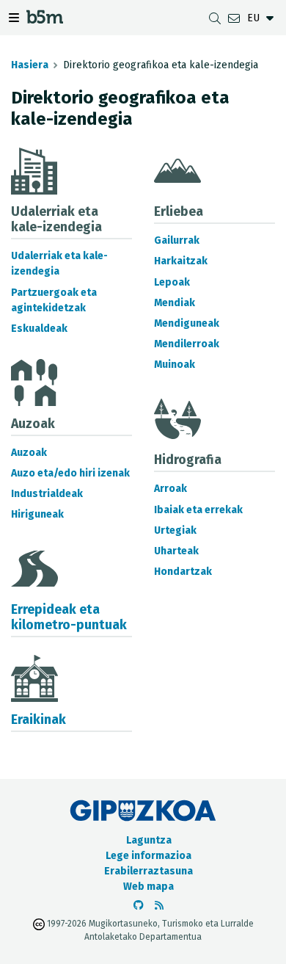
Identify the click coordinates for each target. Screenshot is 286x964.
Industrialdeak (47, 494)
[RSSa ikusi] (159, 905)
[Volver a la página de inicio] (44, 19)
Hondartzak (183, 571)
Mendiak (174, 303)
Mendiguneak (186, 323)
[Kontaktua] (234, 18)
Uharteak (176, 551)
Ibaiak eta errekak (198, 510)
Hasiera (29, 65)
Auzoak (29, 452)
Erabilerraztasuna (148, 871)
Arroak (170, 488)
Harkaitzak (181, 261)
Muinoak (174, 364)
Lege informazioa (148, 855)
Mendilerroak (186, 344)
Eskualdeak (39, 328)
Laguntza (149, 840)
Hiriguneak (37, 514)
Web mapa (148, 886)
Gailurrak (176, 240)
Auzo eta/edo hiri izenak (70, 473)
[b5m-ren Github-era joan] (138, 905)
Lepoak (172, 282)
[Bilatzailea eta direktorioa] (215, 18)
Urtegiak (175, 530)
